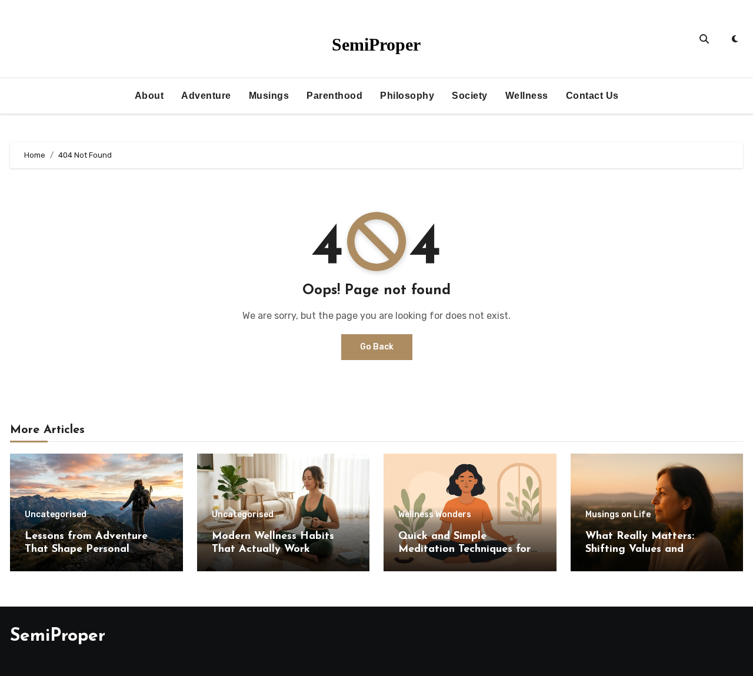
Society (470, 96)
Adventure (206, 96)
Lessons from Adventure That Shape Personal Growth (86, 549)
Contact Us (592, 96)
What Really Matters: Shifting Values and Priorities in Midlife (639, 549)
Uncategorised (55, 515)
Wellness (526, 96)
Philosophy (407, 96)
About (149, 96)
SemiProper (376, 44)
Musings (269, 96)
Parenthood (334, 96)
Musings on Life (618, 515)
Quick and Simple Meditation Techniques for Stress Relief (464, 549)
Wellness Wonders (434, 515)
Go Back (377, 347)
